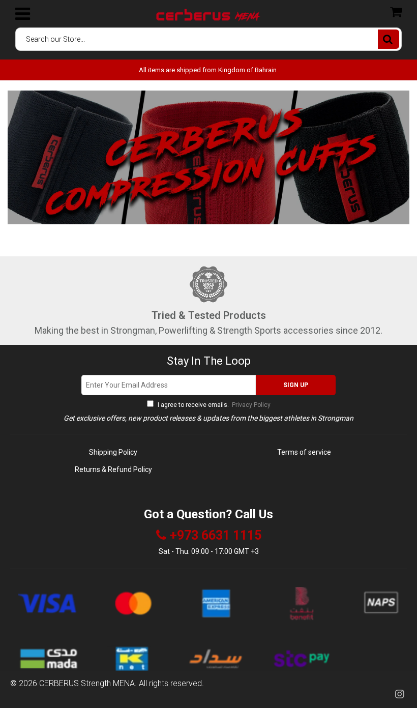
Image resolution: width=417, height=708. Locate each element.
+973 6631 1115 (215, 535)
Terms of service (304, 452)
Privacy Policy (250, 404)
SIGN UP (295, 385)
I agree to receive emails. (213, 404)
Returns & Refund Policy (113, 469)
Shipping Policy (113, 452)
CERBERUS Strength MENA (87, 683)
